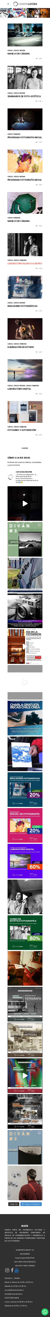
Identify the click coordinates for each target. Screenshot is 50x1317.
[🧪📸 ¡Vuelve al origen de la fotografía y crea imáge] (25, 754)
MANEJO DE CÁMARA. (19, 53)
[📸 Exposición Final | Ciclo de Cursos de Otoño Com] (25, 1183)
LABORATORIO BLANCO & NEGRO (25, 263)
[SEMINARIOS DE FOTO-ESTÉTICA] (25, 77)
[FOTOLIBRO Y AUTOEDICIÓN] (25, 412)
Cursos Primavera (14, 134)
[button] (44, 1311)
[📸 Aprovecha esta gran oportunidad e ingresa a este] (25, 932)
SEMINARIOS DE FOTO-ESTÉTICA (24, 96)
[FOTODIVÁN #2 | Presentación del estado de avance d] (25, 1147)
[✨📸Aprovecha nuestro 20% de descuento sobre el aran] (25, 825)
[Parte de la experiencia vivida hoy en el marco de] (25, 503)
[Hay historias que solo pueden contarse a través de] (25, 968)
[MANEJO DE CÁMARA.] (25, 35)
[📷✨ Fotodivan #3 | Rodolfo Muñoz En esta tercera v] (25, 539)
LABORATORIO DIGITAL (19, 388)
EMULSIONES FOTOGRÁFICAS (22, 306)
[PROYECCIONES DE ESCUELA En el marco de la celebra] (25, 682)
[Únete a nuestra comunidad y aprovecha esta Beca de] (25, 861)
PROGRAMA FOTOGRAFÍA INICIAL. (25, 137)
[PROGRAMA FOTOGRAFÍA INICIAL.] (25, 119)
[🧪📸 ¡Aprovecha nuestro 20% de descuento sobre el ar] (25, 789)
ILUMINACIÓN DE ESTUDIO (21, 347)
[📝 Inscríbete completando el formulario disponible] (25, 718)
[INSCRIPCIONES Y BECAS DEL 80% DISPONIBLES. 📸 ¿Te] (25, 897)
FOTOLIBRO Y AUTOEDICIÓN (22, 430)
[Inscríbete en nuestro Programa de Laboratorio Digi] (25, 1075)
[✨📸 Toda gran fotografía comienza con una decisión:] (25, 1004)
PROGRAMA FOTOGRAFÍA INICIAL (25, 179)
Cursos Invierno (19, 50)
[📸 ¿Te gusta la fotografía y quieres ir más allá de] (25, 1111)
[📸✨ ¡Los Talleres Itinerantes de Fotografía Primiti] (25, 575)
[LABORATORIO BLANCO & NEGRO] (25, 244)
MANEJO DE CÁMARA (19, 221)
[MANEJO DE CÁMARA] (25, 203)
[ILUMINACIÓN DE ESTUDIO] (25, 329)
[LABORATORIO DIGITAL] (25, 370)
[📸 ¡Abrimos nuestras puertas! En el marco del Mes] (25, 646)
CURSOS (10, 50)
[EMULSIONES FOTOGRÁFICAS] (25, 287)
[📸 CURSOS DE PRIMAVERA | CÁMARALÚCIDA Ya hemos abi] (25, 610)
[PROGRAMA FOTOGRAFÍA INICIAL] (25, 161)
